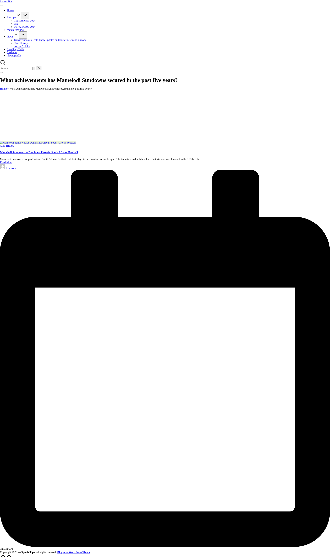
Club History (7, 145)
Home (3, 88)
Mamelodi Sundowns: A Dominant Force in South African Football (39, 152)
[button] (33, 68)
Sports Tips (6, 1)
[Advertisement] (165, 116)
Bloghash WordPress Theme (73, 552)
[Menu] (1, 5)
